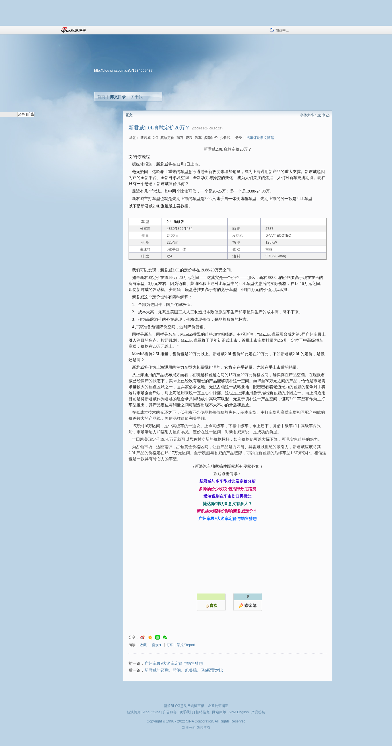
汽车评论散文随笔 (260, 138)
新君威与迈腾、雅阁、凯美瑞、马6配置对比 (184, 670)
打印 (169, 645)
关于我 (137, 96)
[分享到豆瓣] (157, 637)
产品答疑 (258, 712)
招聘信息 (202, 712)
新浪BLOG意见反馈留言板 (184, 706)
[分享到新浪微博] (142, 637)
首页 (101, 96)
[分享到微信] (165, 637)
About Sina (151, 712)
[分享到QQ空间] (150, 637)
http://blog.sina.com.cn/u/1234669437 (123, 71)
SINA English (238, 712)
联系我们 (186, 712)
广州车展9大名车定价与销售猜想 (174, 663)
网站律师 (219, 712)
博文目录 (118, 96)
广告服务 (170, 712)
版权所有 (203, 728)
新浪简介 (134, 712)
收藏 (143, 645)
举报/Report (186, 645)
